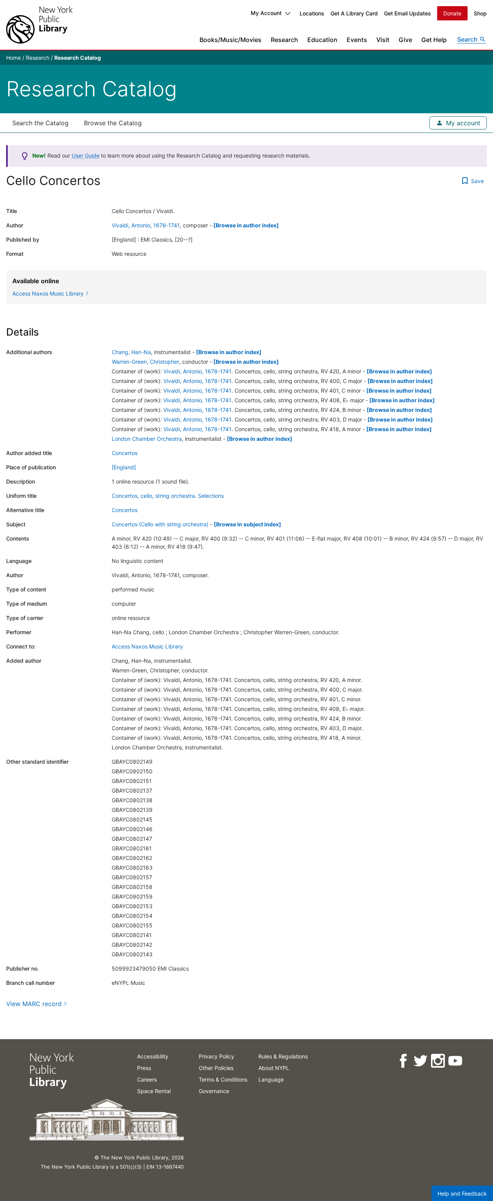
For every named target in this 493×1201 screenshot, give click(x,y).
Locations (312, 13)
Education (322, 40)
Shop (480, 13)
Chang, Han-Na (131, 352)
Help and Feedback (462, 1193)
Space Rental (154, 1091)
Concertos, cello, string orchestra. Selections (168, 495)
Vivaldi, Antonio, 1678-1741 (146, 225)
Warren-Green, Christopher (145, 361)
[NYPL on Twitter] (420, 1061)
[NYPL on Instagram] (437, 1061)
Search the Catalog (40, 123)
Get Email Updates (407, 13)
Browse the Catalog (113, 123)
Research (284, 40)
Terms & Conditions (223, 1079)
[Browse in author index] (246, 225)
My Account (266, 13)
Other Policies (216, 1068)
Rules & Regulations (283, 1056)
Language (271, 1079)
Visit (382, 40)
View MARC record (34, 1004)
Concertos (125, 453)
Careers (147, 1079)
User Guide (85, 155)
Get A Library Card (354, 13)
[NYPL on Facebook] (402, 1061)
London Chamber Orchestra (147, 438)
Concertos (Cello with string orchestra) (160, 524)
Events (357, 40)
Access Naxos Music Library (147, 646)
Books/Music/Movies (231, 40)
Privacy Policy (216, 1056)
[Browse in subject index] (247, 524)
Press (144, 1068)
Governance (214, 1091)
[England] (124, 467)
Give (405, 40)
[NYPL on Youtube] (454, 1061)
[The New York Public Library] (39, 25)
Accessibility (152, 1056)
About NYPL (273, 1068)
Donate (452, 13)
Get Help (434, 40)
